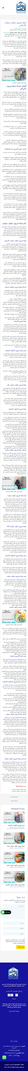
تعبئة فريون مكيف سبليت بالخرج (15, 884)
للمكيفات (16, 36)
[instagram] (13, 995)
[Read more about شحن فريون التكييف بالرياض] (13, 817)
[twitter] (9, 995)
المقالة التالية (14, 801)
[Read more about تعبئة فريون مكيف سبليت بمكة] (13, 857)
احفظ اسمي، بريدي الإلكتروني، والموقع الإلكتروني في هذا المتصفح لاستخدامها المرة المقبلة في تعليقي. (15, 941)
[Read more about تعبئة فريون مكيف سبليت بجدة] (13, 838)
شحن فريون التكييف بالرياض (16, 825)
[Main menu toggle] (3, 7)
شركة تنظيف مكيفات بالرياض (19, 789)
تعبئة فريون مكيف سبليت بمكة (16, 865)
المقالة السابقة (14, 797)
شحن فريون (16, 827)
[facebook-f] (17, 995)
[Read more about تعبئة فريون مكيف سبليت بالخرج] (13, 877)
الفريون (7, 32)
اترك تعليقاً (22, 827)
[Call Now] (3, 912)
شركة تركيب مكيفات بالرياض (19, 791)
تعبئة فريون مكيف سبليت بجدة (16, 846)
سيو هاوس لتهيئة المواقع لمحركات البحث (14, 1067)
